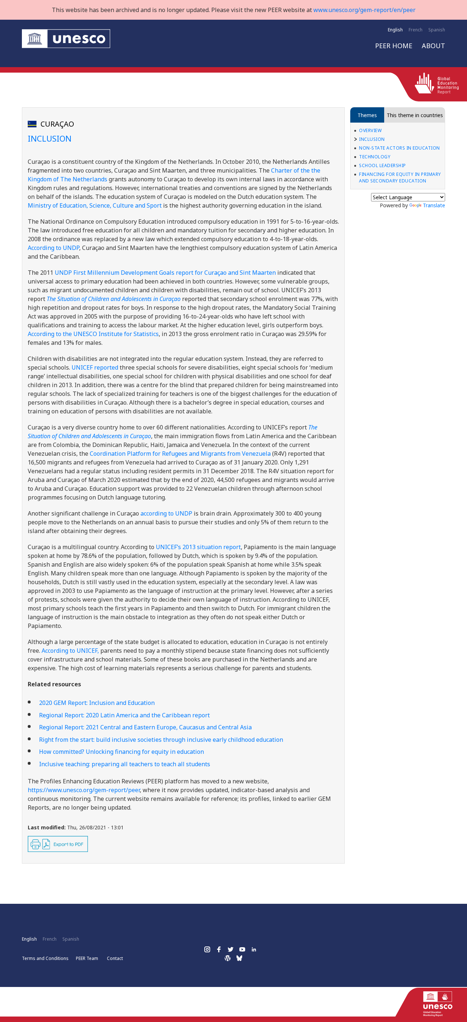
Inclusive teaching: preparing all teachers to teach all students (124, 764)
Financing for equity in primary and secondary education (400, 177)
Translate (434, 205)
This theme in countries (415, 115)
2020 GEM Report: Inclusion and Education (97, 703)
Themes (367, 115)
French (415, 30)
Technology (374, 157)
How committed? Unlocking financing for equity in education (121, 752)
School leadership (382, 165)
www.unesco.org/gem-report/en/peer (364, 10)
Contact (115, 958)
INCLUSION (372, 139)
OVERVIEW (370, 130)
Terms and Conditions (45, 958)
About (433, 45)
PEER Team (87, 958)
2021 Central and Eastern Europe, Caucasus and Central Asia (145, 727)
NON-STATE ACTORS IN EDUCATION (399, 148)
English (395, 30)
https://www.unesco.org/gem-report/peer (84, 790)
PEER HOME (393, 45)
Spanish (436, 30)
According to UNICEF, (70, 651)
